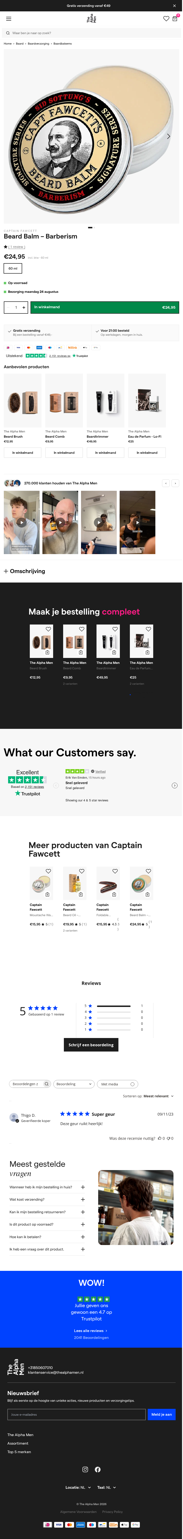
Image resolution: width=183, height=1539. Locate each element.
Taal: (100, 1484)
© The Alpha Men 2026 (90, 1500)
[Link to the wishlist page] (166, 18)
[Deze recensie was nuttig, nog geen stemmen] (159, 1138)
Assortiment (17, 1440)
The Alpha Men (20, 1431)
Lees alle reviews (87, 1327)
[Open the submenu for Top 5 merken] (170, 1448)
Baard (20, 43)
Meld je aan (158, 1411)
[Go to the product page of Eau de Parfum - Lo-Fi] (147, 400)
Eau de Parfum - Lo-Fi (144, 436)
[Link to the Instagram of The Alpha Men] (83, 1466)
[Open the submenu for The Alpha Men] (170, 1431)
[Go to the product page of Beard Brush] (22, 400)
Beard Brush (13, 436)
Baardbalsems (63, 43)
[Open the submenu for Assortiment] (170, 1440)
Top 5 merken (19, 1448)
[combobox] (74, 1084)
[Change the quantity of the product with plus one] (24, 307)
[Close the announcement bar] (174, 6)
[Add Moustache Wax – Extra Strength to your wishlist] (48, 871)
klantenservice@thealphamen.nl (56, 1369)
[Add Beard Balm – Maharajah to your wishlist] (148, 871)
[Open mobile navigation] (8, 18)
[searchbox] (25, 1084)
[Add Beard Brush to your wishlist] (48, 629)
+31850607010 (40, 1364)
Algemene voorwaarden (76, 1508)
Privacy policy (111, 1508)
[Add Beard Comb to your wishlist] (82, 629)
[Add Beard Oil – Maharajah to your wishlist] (82, 871)
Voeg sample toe (142, 694)
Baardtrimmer (97, 436)
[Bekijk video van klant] (22, 522)
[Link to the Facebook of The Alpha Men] (96, 1466)
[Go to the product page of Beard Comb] (64, 400)
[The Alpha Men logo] (91, 18)
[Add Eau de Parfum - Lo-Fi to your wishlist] (148, 629)
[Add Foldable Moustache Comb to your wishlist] (115, 871)
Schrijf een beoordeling (91, 1044)
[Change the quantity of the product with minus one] (8, 307)
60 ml (13, 268)
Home (8, 43)
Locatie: (71, 1484)
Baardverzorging (38, 43)
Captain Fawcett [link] (20, 231)
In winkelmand (22, 452)
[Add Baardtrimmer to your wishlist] (115, 629)
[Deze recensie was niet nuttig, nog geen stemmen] (168, 1138)
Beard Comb (55, 436)
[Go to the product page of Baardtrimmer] (105, 400)
